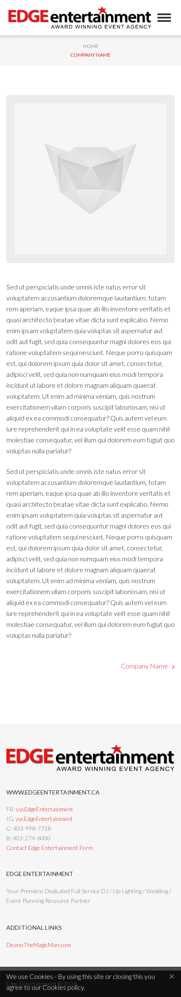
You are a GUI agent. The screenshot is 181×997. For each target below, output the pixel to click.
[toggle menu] (164, 17)
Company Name (144, 666)
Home (90, 46)
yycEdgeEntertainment (44, 809)
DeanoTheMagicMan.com (38, 944)
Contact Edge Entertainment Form (49, 847)
